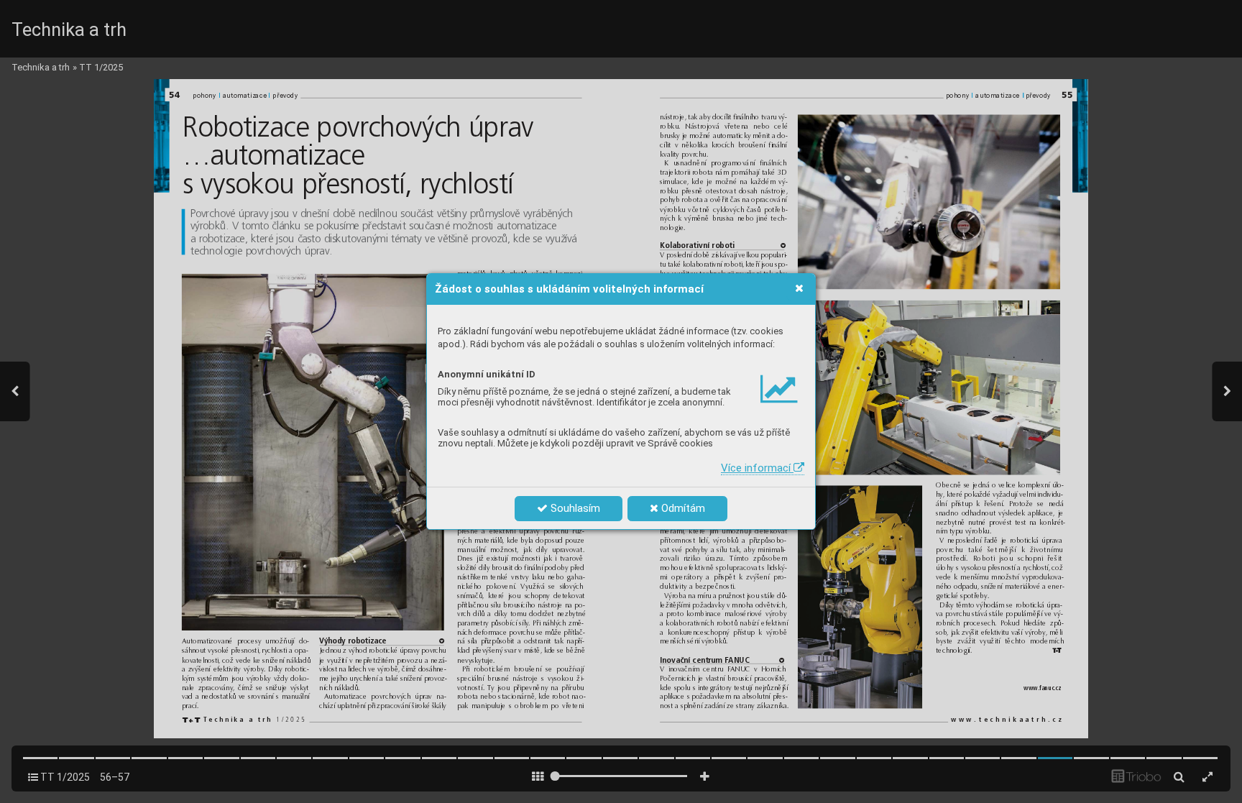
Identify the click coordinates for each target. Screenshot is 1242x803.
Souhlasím (574, 508)
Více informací (757, 468)
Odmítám (681, 508)
